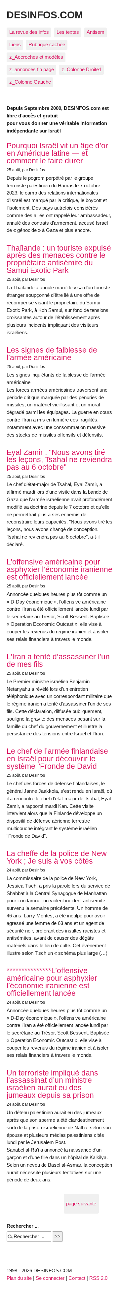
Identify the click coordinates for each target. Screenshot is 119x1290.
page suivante (81, 1203)
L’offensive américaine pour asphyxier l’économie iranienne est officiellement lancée (59, 569)
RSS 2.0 (98, 1278)
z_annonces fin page (31, 69)
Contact (76, 1278)
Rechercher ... (23, 1226)
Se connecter (50, 1278)
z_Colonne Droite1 (81, 69)
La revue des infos (29, 32)
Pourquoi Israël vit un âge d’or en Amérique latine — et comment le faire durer (57, 153)
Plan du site (19, 1278)
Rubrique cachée (46, 44)
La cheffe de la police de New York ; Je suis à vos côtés (57, 857)
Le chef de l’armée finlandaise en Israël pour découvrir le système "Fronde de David (57, 758)
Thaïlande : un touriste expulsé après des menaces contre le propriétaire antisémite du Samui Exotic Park (59, 259)
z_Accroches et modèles (36, 57)
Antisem (95, 32)
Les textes (68, 32)
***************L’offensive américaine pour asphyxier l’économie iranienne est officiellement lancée (52, 981)
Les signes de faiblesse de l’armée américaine (52, 354)
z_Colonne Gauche (30, 82)
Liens (15, 44)
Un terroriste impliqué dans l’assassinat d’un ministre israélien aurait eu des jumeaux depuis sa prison (52, 1084)
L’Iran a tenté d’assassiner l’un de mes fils (58, 660)
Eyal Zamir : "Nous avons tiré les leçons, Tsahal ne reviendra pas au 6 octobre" (59, 460)
